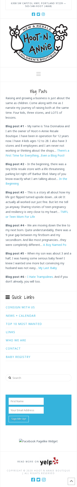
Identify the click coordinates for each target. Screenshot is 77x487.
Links (10, 332)
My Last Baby (47, 268)
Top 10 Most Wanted (24, 324)
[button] (38, 74)
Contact (13, 348)
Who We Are (16, 340)
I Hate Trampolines (40, 277)
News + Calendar (21, 316)
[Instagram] (43, 14)
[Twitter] (38, 14)
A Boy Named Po (54, 245)
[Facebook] (33, 14)
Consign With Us (20, 307)
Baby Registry (18, 357)
